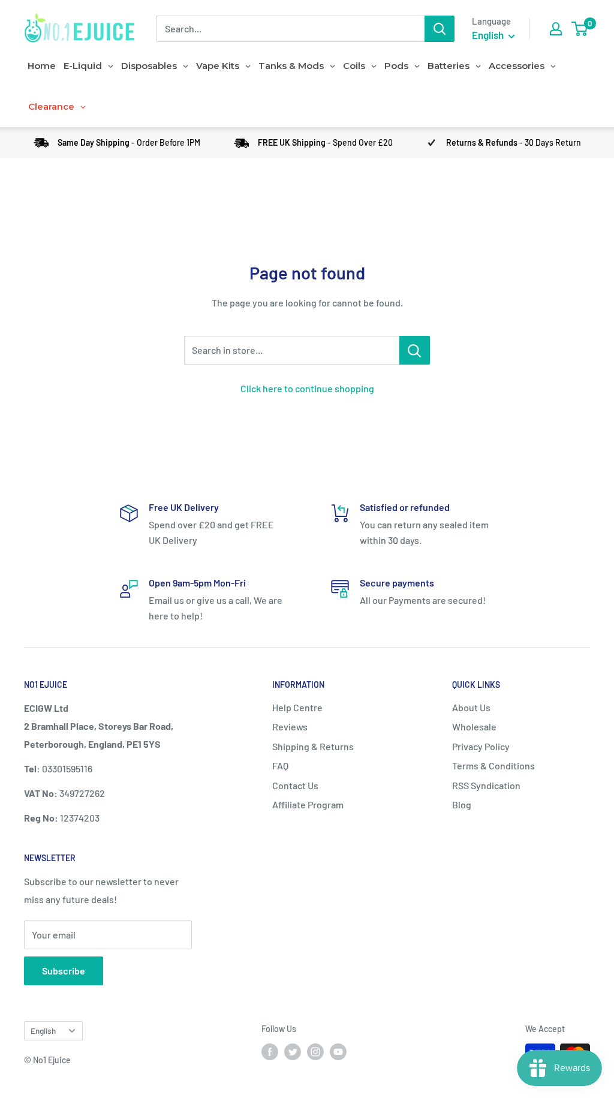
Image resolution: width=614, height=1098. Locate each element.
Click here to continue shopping (307, 388)
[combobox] (290, 29)
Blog (461, 804)
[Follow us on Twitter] (292, 1051)
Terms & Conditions (493, 765)
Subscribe (63, 970)
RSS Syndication (486, 785)
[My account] (556, 28)
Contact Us (295, 785)
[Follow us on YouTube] (338, 1051)
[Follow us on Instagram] (315, 1051)
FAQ (280, 765)
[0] (580, 29)
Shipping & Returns (313, 746)
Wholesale (474, 726)
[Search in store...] (414, 350)
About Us (471, 707)
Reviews (290, 726)
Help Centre (297, 707)
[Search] (440, 29)
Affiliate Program (308, 804)
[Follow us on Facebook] (269, 1051)
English (43, 1030)
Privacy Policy (481, 746)
